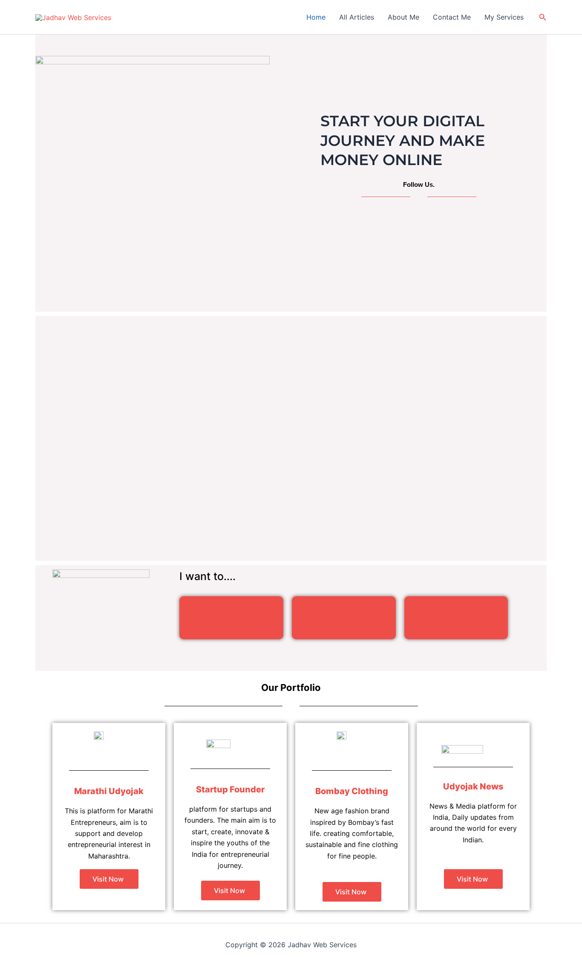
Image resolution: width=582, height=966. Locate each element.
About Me (403, 17)
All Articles (356, 17)
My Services (504, 17)
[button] (543, 17)
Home (316, 17)
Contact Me (452, 17)
